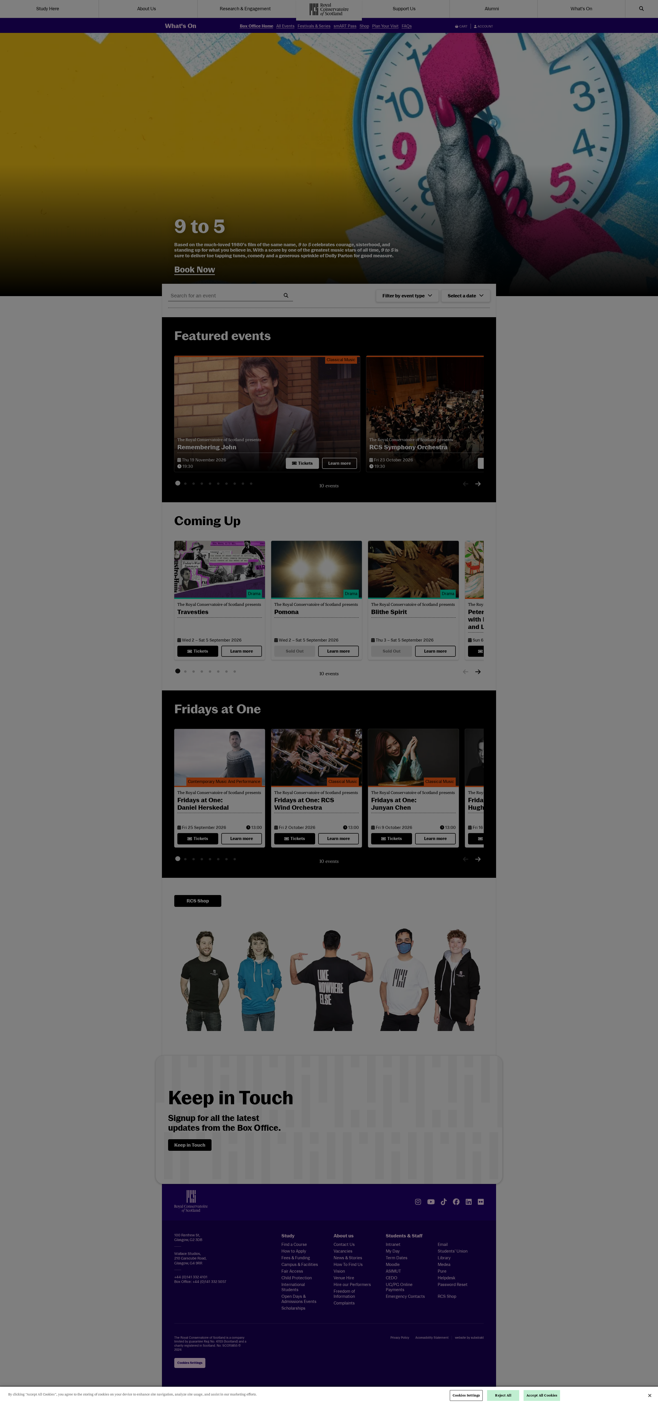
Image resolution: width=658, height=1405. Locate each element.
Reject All (503, 1395)
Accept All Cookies (541, 1395)
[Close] (649, 1395)
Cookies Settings (466, 1395)
